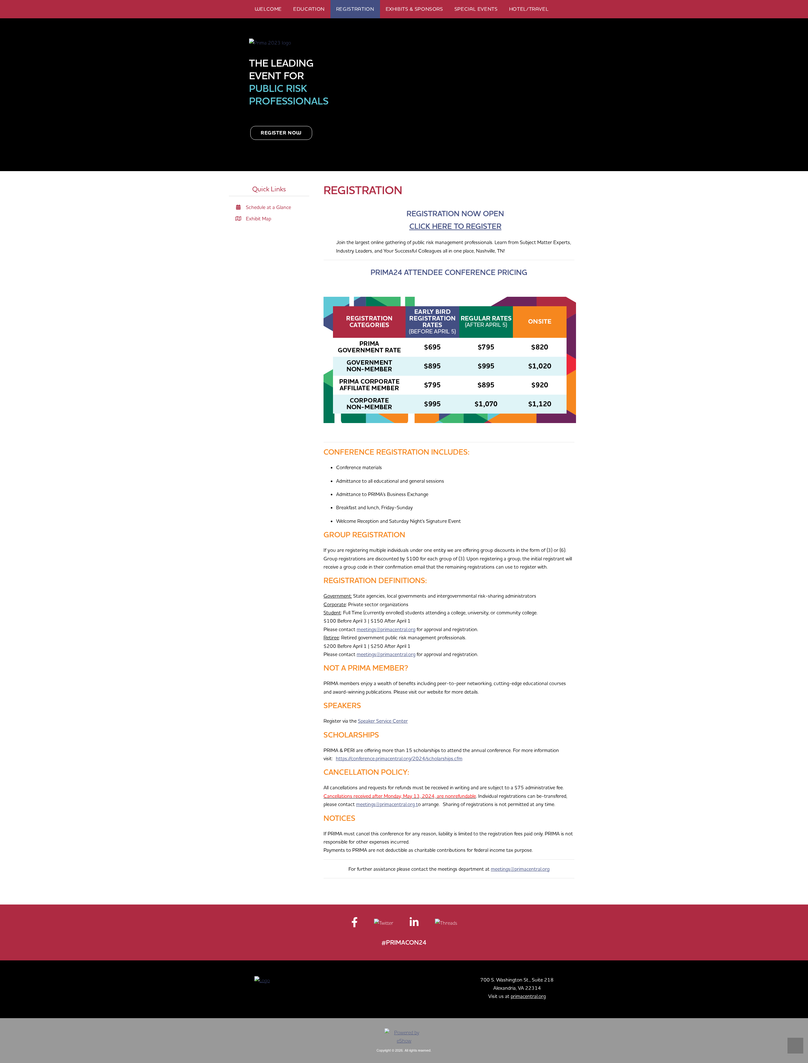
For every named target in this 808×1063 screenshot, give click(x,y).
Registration (355, 9)
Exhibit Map (258, 218)
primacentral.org (528, 996)
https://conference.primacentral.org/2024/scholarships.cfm (399, 758)
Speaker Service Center (383, 721)
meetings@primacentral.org (386, 629)
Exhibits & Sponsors (414, 9)
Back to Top (795, 1046)
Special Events (476, 9)
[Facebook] (355, 924)
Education (309, 9)
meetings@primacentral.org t (387, 804)
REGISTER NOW (281, 132)
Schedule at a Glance (268, 207)
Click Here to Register (455, 226)
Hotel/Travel (529, 9)
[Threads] (446, 924)
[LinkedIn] (414, 924)
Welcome (268, 9)
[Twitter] (384, 924)
